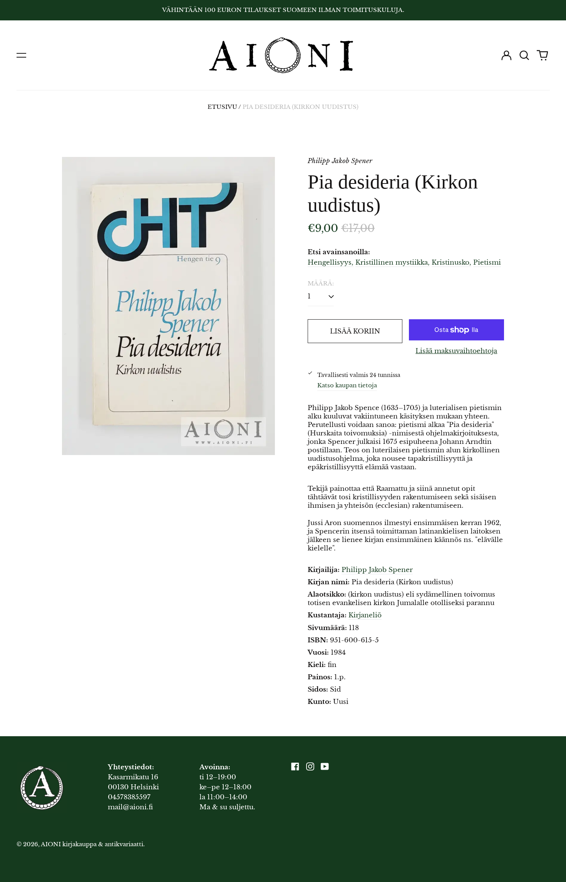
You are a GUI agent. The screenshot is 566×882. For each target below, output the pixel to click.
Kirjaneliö (365, 615)
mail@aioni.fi (130, 807)
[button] (524, 55)
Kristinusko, (451, 262)
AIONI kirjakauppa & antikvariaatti (92, 844)
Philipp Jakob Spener (377, 570)
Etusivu (222, 106)
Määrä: (321, 283)
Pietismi (487, 262)
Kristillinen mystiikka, (392, 262)
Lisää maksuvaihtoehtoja (456, 351)
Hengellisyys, (330, 262)
